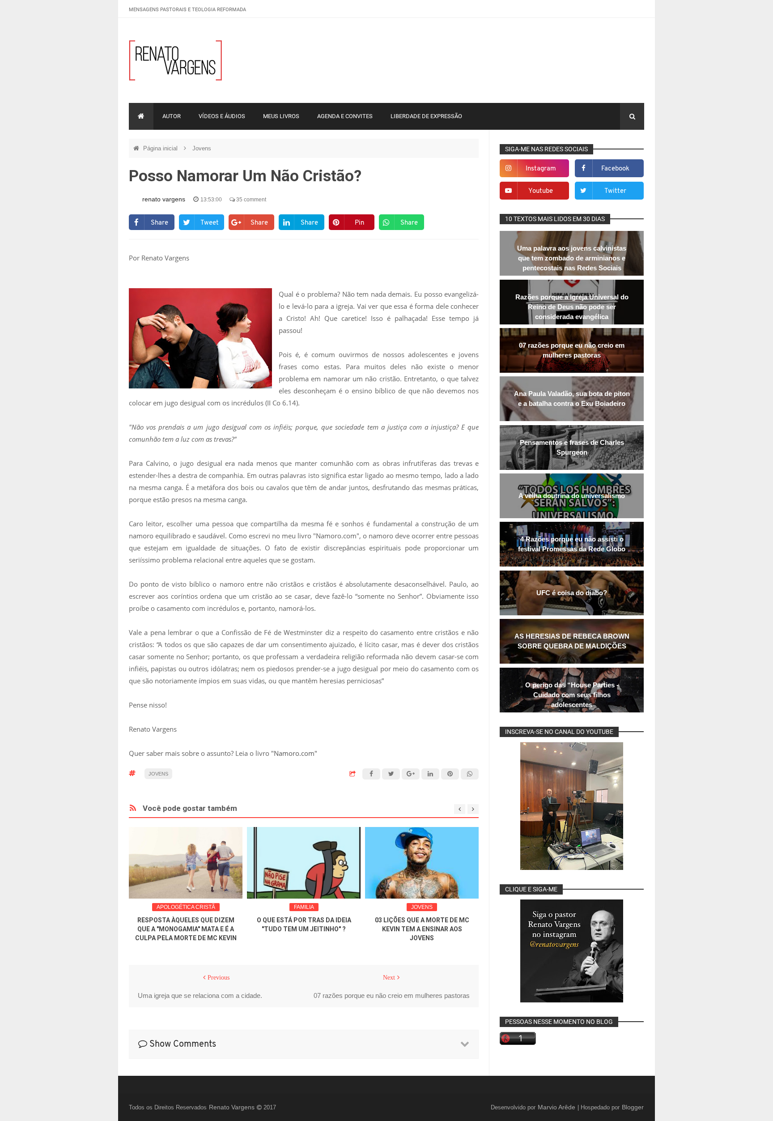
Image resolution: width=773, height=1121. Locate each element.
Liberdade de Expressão (426, 116)
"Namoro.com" (294, 753)
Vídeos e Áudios (222, 116)
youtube (540, 191)
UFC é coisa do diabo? (571, 593)
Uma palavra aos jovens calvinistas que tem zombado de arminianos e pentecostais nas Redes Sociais (571, 258)
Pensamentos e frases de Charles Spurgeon (572, 447)
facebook (615, 169)
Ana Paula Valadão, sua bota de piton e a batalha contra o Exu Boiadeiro (572, 398)
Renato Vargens (232, 1107)
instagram (541, 169)
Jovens (201, 148)
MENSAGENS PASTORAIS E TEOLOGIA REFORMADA (187, 10)
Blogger (633, 1107)
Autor (171, 116)
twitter (615, 191)
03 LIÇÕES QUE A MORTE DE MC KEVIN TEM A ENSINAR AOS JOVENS (422, 929)
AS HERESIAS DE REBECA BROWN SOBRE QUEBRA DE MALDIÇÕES (571, 641)
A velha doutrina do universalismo (571, 495)
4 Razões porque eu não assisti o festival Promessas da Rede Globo (571, 544)
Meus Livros (281, 116)
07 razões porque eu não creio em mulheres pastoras (571, 350)
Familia (304, 907)
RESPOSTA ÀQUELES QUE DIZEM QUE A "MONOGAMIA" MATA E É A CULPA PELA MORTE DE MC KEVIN (186, 929)
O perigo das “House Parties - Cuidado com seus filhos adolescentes (572, 694)
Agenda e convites (345, 116)
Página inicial (161, 148)
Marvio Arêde (557, 1107)
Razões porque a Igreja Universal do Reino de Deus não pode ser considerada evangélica (572, 306)
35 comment (250, 199)
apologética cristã (186, 907)
